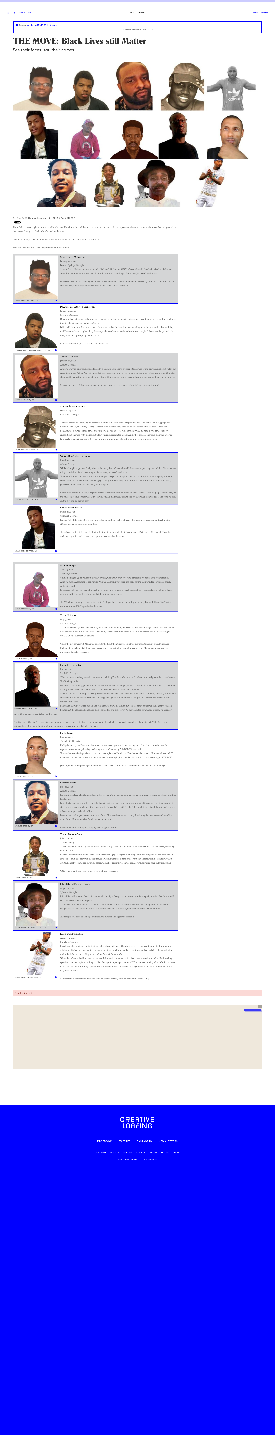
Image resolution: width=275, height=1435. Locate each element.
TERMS (176, 1152)
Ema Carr (22, 218)
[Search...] (14, 12)
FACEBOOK (104, 1141)
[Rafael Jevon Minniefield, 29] (56, 977)
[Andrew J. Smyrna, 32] (56, 400)
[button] (260, 1006)
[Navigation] (7, 12)
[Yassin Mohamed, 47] (56, 659)
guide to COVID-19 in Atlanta (42, 25)
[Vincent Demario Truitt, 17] (56, 878)
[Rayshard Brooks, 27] (56, 826)
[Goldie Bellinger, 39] (56, 609)
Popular (22, 12)
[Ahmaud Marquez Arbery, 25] (56, 450)
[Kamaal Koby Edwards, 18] (56, 551)
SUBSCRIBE (265, 13)
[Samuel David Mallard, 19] (56, 301)
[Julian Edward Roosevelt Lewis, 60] (56, 928)
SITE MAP (140, 1152)
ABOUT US (114, 1152)
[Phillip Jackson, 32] (56, 776)
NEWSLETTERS (168, 1141)
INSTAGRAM (144, 1141)
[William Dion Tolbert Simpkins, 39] (56, 500)
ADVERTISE (101, 1152)
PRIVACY (165, 1152)
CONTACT (128, 1152)
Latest (31, 12)
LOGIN (255, 13)
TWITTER (124, 1141)
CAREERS (153, 1152)
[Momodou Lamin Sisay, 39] (56, 709)
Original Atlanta (137, 13)
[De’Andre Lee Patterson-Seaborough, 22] (56, 350)
